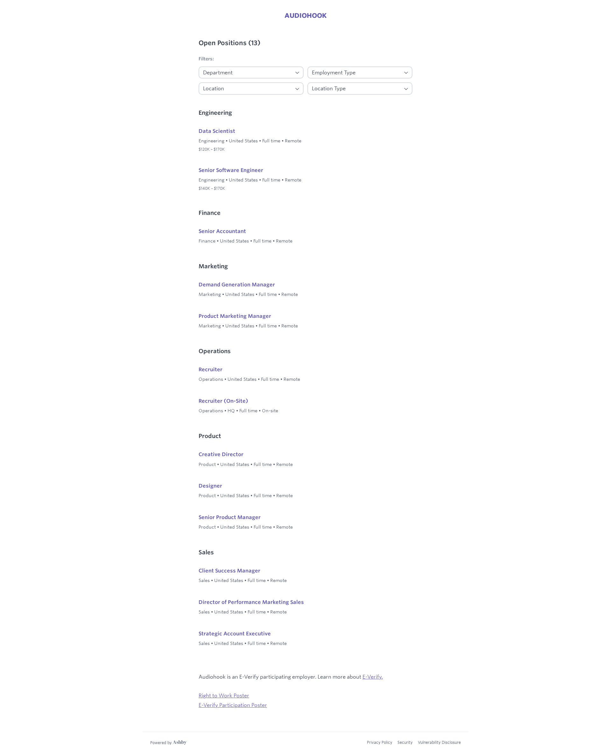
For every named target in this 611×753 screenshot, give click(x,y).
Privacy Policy (379, 742)
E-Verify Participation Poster (233, 705)
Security (405, 742)
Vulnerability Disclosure (439, 742)
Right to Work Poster (224, 695)
